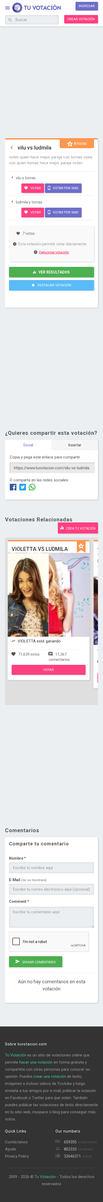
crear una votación (50, 1076)
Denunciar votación (54, 252)
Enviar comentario (39, 962)
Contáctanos (16, 1142)
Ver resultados (54, 272)
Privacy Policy (17, 1156)
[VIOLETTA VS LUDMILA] (49, 673)
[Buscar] (10, 20)
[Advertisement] (51, 81)
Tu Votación (15, 1055)
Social (28, 445)
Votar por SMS (65, 188)
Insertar (74, 445)
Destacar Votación (54, 285)
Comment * (19, 901)
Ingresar (87, 6)
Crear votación (81, 19)
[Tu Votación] (33, 8)
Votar (35, 188)
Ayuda (10, 1149)
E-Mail (27, 880)
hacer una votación (36, 1062)
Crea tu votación (80, 528)
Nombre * (17, 858)
